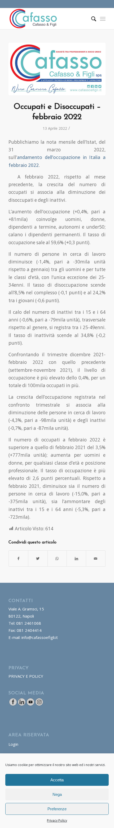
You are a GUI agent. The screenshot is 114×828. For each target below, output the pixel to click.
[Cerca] (91, 18)
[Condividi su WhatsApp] (57, 558)
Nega (57, 794)
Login (13, 744)
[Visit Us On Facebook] (12, 704)
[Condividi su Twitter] (37, 558)
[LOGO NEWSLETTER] (57, 69)
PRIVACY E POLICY (25, 676)
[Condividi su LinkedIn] (76, 558)
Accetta (57, 780)
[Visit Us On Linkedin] (21, 704)
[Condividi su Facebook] (18, 558)
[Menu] (103, 18)
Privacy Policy (57, 820)
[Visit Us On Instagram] (39, 704)
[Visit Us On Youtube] (30, 704)
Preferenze (57, 809)
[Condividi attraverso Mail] (95, 558)
